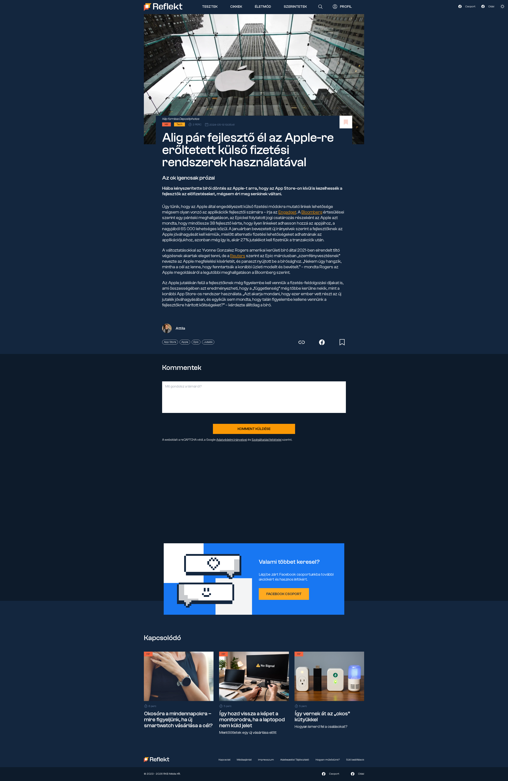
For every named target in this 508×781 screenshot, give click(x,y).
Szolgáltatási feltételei (267, 439)
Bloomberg (311, 212)
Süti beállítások (355, 759)
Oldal (491, 6)
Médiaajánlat (244, 759)
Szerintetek (295, 7)
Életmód (263, 7)
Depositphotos (189, 119)
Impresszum (266, 759)
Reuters (237, 255)
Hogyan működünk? (328, 759)
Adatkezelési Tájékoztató (294, 759)
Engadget (287, 212)
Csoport (470, 6)
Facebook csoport (284, 594)
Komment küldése (254, 429)
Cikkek (236, 7)
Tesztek (209, 7)
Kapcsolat (224, 759)
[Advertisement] (254, 493)
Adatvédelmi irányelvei (231, 439)
